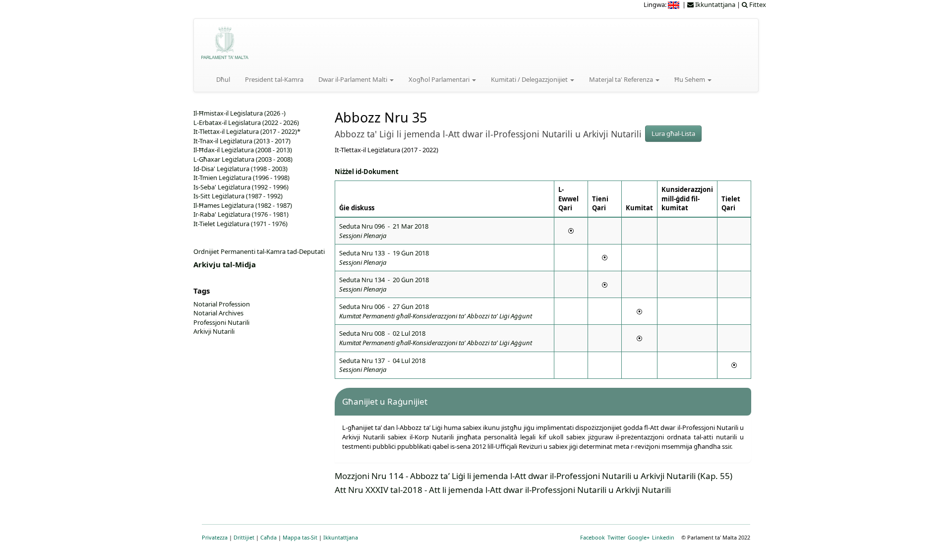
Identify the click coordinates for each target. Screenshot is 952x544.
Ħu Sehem (690, 79)
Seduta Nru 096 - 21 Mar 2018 (383, 231)
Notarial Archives (218, 312)
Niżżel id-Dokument (367, 171)
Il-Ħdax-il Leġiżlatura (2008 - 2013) (242, 149)
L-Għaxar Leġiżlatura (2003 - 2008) (243, 159)
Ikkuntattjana (340, 537)
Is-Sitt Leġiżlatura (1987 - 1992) (238, 195)
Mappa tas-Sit (300, 537)
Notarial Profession (221, 304)
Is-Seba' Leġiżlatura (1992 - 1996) (241, 186)
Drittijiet (244, 537)
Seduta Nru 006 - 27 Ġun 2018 (435, 311)
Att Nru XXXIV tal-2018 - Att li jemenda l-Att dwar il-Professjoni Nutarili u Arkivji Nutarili (503, 489)
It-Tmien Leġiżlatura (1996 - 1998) (241, 177)
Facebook (592, 537)
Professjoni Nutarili (221, 322)
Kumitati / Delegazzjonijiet (530, 79)
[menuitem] (674, 4)
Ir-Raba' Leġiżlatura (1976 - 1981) (241, 214)
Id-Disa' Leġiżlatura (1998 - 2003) (240, 168)
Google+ (639, 537)
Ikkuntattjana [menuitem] (714, 4)
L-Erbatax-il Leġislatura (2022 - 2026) (246, 122)
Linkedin (663, 537)
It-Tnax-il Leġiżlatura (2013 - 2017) (242, 140)
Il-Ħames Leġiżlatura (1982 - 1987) (242, 205)
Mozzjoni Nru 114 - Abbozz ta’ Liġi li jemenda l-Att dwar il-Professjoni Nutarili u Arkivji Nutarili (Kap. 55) (533, 476)
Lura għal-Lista (673, 133)
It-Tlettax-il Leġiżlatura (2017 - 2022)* (246, 131)
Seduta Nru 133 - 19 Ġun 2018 (384, 257)
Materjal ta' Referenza (621, 79)
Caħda (268, 537)
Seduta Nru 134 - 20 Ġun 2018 (384, 284)
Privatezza (215, 537)
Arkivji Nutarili (214, 331)
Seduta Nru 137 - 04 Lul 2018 (382, 365)
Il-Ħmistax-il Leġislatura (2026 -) (239, 113)
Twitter (616, 537)
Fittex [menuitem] (757, 4)
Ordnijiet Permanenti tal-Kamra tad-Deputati (259, 251)
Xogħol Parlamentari (440, 79)
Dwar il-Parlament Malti (353, 79)
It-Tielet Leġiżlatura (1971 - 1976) (240, 223)
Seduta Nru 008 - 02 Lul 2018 (435, 338)
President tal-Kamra (274, 79)
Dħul (223, 79)
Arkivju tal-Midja (224, 264)
